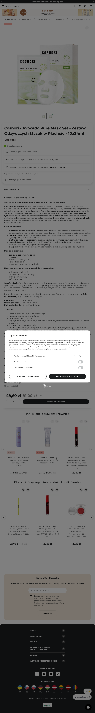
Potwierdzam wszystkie (67, 376)
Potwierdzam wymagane (28, 376)
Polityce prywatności (60, 349)
